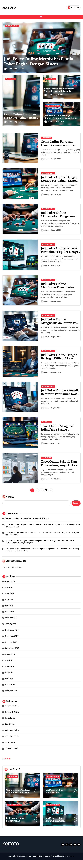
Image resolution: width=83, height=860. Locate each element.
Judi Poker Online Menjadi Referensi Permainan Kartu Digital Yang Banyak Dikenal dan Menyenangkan (60, 396)
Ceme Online (10, 26)
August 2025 (10, 654)
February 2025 (11, 691)
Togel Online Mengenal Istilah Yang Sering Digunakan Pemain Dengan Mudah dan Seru (60, 431)
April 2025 (9, 679)
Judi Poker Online (52, 105)
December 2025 (11, 630)
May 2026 (9, 600)
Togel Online (46, 422)
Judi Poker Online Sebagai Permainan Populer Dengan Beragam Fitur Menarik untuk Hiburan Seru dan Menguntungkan (39, 542)
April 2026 (9, 606)
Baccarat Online (11, 706)
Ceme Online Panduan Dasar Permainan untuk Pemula (20, 118)
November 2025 (11, 636)
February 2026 (11, 618)
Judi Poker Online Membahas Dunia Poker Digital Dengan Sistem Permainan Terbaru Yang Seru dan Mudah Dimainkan (42, 550)
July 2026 (9, 587)
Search (10, 497)
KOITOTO (9, 7)
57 (46, 490)
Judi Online (9, 724)
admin (9, 68)
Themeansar (69, 856)
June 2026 (9, 593)
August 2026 (10, 581)
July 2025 (9, 660)
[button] (79, 49)
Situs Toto (6, 759)
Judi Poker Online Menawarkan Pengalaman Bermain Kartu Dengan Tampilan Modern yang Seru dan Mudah (42, 534)
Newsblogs (57, 856)
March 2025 (10, 685)
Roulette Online (11, 736)
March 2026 (10, 612)
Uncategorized (11, 748)
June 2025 (9, 666)
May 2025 (9, 672)
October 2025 (11, 642)
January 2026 (10, 624)
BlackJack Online (12, 712)
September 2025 (12, 648)
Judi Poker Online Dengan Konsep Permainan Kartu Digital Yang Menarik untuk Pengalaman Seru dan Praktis (42, 526)
